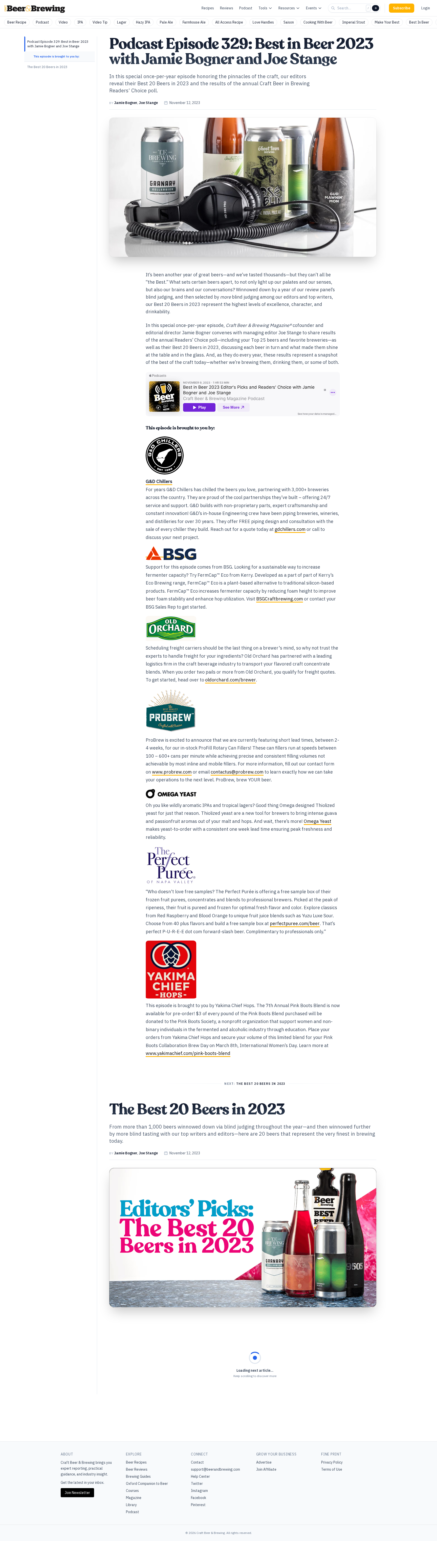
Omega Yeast (317, 821)
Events (311, 8)
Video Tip (100, 22)
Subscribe (401, 8)
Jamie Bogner (125, 102)
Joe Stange (148, 102)
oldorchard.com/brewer (230, 680)
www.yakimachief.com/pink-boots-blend (188, 1053)
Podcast (245, 8)
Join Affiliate (266, 1469)
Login (425, 8)
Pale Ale (166, 22)
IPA (80, 22)
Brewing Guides (138, 1476)
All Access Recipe (229, 22)
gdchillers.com (290, 529)
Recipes (208, 8)
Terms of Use (331, 1469)
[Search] (375, 8)
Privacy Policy (332, 1462)
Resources (286, 8)
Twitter (197, 1483)
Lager (121, 22)
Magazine (133, 1497)
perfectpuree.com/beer (295, 923)
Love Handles (263, 22)
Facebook (198, 1497)
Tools (262, 8)
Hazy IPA (143, 22)
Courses (132, 1490)
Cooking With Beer (318, 22)
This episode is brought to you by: (56, 56)
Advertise (264, 1462)
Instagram (199, 1490)
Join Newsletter (77, 1492)
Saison (288, 22)
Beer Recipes (136, 1462)
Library (131, 1505)
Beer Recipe (16, 22)
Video (63, 22)
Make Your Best (387, 22)
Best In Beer (419, 22)
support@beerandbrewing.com (215, 1469)
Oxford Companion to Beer (147, 1483)
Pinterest (198, 1505)
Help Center (200, 1476)
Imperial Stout (353, 22)
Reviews (226, 8)
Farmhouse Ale (194, 22)
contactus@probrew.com (237, 772)
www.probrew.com (172, 772)
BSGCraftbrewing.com (279, 599)
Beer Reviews (136, 1469)
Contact (197, 1462)
